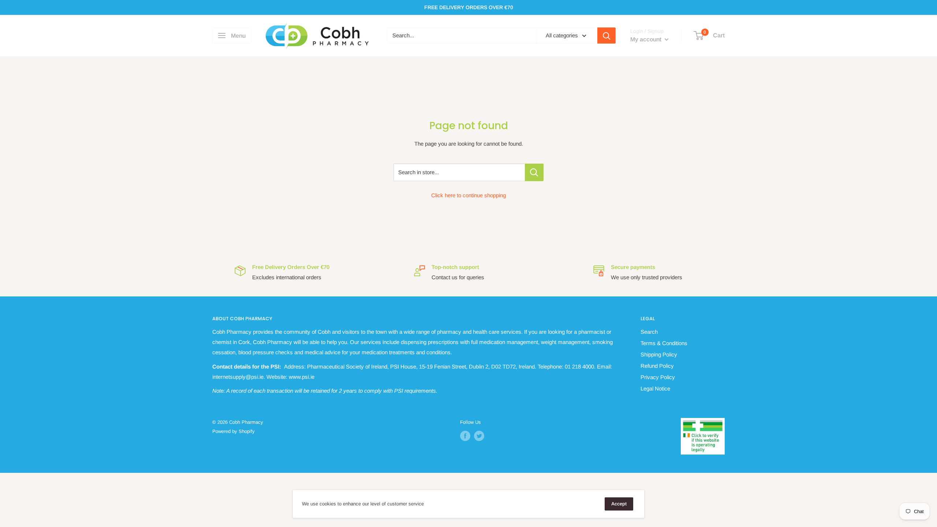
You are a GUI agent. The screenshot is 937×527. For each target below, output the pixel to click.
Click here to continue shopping (468, 195)
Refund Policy (657, 366)
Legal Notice (655, 388)
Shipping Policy (659, 354)
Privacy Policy (658, 377)
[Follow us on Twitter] (479, 436)
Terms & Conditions (664, 343)
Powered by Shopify (233, 431)
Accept (619, 504)
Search (649, 332)
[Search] (606, 35)
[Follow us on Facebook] (465, 436)
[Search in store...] (534, 172)
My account (646, 39)
